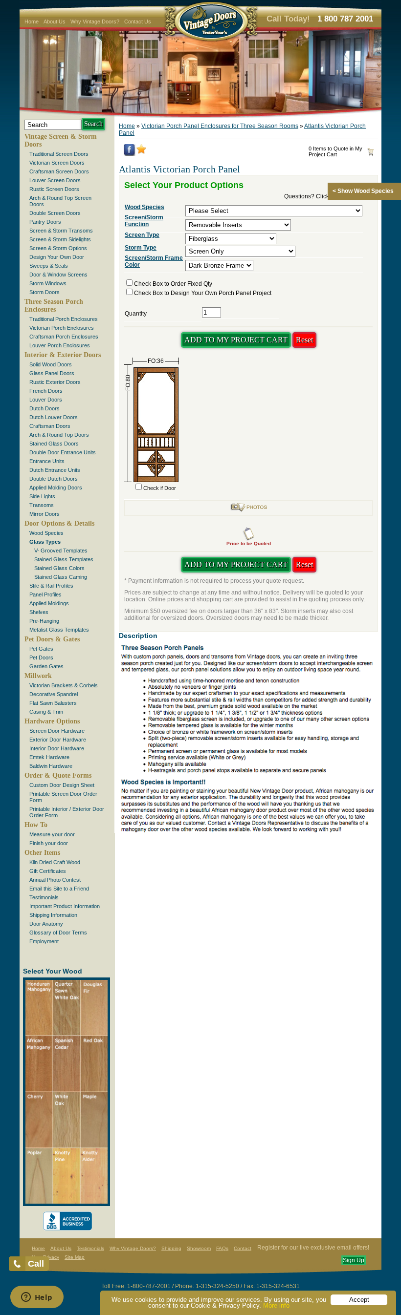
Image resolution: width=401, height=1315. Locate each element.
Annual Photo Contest (55, 880)
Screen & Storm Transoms (61, 230)
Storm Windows (48, 283)
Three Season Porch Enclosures (53, 305)
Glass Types (45, 542)
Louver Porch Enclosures (59, 345)
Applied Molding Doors (55, 487)
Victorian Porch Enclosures (61, 328)
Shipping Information (53, 915)
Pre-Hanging (44, 621)
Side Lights (42, 496)
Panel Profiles (45, 594)
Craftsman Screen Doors (59, 171)
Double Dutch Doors (53, 479)
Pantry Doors (45, 222)
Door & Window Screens (58, 274)
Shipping (171, 1248)
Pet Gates (41, 649)
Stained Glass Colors (59, 568)
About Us (55, 21)
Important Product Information (64, 906)
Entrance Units (47, 461)
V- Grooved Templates (61, 550)
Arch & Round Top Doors (59, 435)
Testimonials (44, 897)
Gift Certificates (47, 871)
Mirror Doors (44, 514)
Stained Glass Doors (54, 443)
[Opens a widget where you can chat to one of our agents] (37, 1298)
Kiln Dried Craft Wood (54, 862)
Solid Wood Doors (50, 364)
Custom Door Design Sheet (61, 785)
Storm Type (140, 247)
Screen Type (142, 235)
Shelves (38, 612)
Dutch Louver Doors (53, 417)
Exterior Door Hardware (57, 739)
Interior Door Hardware (56, 748)
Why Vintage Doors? (94, 21)
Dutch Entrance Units (54, 470)
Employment (44, 941)
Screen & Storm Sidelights (60, 239)
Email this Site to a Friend (59, 888)
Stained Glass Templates (63, 559)
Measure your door (52, 834)
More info (276, 1305)
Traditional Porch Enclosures (63, 319)
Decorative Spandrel (53, 694)
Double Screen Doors (55, 213)
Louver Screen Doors (55, 180)
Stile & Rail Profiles (51, 586)
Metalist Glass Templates (59, 630)
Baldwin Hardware (50, 766)
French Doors (46, 391)
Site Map (75, 1257)
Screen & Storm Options (58, 248)
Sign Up (353, 1260)
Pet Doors (41, 657)
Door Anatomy (46, 924)
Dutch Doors (44, 408)
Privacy (51, 1257)
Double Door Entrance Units (62, 452)
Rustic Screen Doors (54, 189)
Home (31, 21)
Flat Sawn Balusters (53, 703)
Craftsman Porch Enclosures (63, 336)
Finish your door (48, 843)
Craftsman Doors (49, 426)
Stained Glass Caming (60, 577)
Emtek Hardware (49, 757)
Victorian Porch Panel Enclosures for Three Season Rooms (219, 126)
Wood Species (46, 533)
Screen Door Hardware (57, 731)
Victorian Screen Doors (57, 163)
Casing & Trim (46, 712)
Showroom (199, 1248)
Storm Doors (44, 292)
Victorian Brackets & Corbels (63, 685)
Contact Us (137, 21)
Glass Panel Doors (51, 373)
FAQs (222, 1248)
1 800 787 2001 (345, 18)
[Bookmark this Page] (141, 151)
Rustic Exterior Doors (55, 382)
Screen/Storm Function (144, 221)
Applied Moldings (49, 603)
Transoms (41, 505)
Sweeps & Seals (48, 266)
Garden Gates (46, 666)
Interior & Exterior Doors (62, 355)
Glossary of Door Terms (58, 932)
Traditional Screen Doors (59, 154)
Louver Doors (45, 400)
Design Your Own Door (56, 257)
